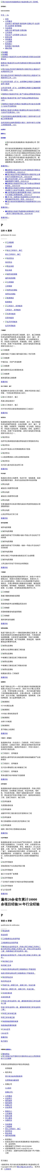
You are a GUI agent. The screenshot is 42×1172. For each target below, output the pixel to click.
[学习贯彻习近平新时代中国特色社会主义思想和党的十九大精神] (21, 1058)
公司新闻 (8, 32)
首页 (7, 19)
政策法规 (8, 37)
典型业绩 (15, 30)
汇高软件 (7, 1169)
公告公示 (23, 35)
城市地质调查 (10, 1135)
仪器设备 (23, 30)
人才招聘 (8, 41)
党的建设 (8, 39)
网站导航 (8, 48)
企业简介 (8, 23)
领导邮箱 (18, 26)
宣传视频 (3, 137)
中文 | (3, 15)
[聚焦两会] (5, 1054)
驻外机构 (15, 46)
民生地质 (8, 1133)
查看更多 (4, 382)
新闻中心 (3, 133)
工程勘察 (8, 1126)
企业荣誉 (10, 26)
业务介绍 (8, 30)
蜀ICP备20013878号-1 (25, 1167)
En (7, 15)
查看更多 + (5, 166)
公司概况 (8, 21)
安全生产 (8, 35)
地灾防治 (8, 1131)
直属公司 (30, 23)
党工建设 (8, 1118)
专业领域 (8, 28)
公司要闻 (8, 1113)
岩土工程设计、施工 (13, 1129)
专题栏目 (8, 1120)
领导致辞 (15, 23)
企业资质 (8, 1107)
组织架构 (23, 23)
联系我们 (8, 44)
